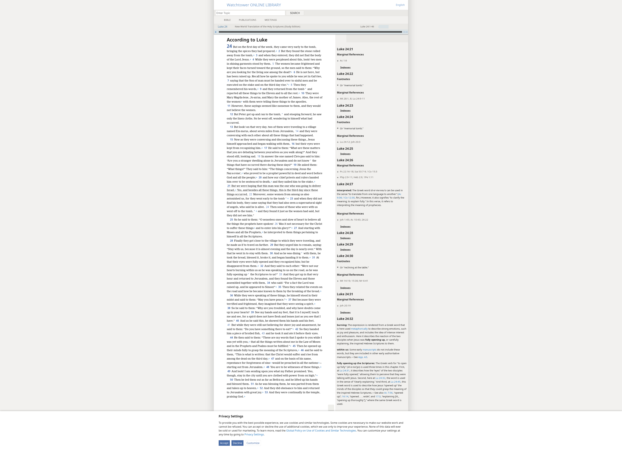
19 (295, 165)
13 (231, 127)
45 (294, 346)
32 (262, 266)
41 (229, 325)
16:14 (345, 396)
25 (231, 219)
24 (267, 207)
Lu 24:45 (396, 381)
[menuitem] (404, 12)
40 (237, 320)
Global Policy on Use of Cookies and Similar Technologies (321, 430)
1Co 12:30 (349, 197)
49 (229, 371)
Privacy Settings (254, 434)
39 (252, 312)
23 (292, 198)
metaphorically (359, 328)
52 (261, 388)
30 (271, 253)
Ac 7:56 (388, 392)
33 (280, 274)
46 (302, 350)
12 (231, 114)
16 (293, 144)
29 (272, 245)
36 (231, 295)
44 (231, 337)
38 (229, 308)
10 (303, 93)
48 (268, 367)
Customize (253, 443)
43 (263, 333)
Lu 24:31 (345, 370)
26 (276, 224)
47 (273, 358)
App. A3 (362, 357)
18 (259, 156)
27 (295, 228)
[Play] (216, 32)
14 (297, 131)
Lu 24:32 (380, 377)
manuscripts (369, 349)
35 (280, 287)
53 (266, 392)
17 (266, 148)
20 (260, 177)
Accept (224, 443)
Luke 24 (222, 26)
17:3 (378, 396)
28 (231, 240)
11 (229, 106)
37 (290, 299)
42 (297, 329)
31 (314, 257)
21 (229, 186)
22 (251, 194)
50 (231, 379)
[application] (311, 31)
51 (252, 384)
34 (269, 283)
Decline (237, 443)
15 (231, 139)
